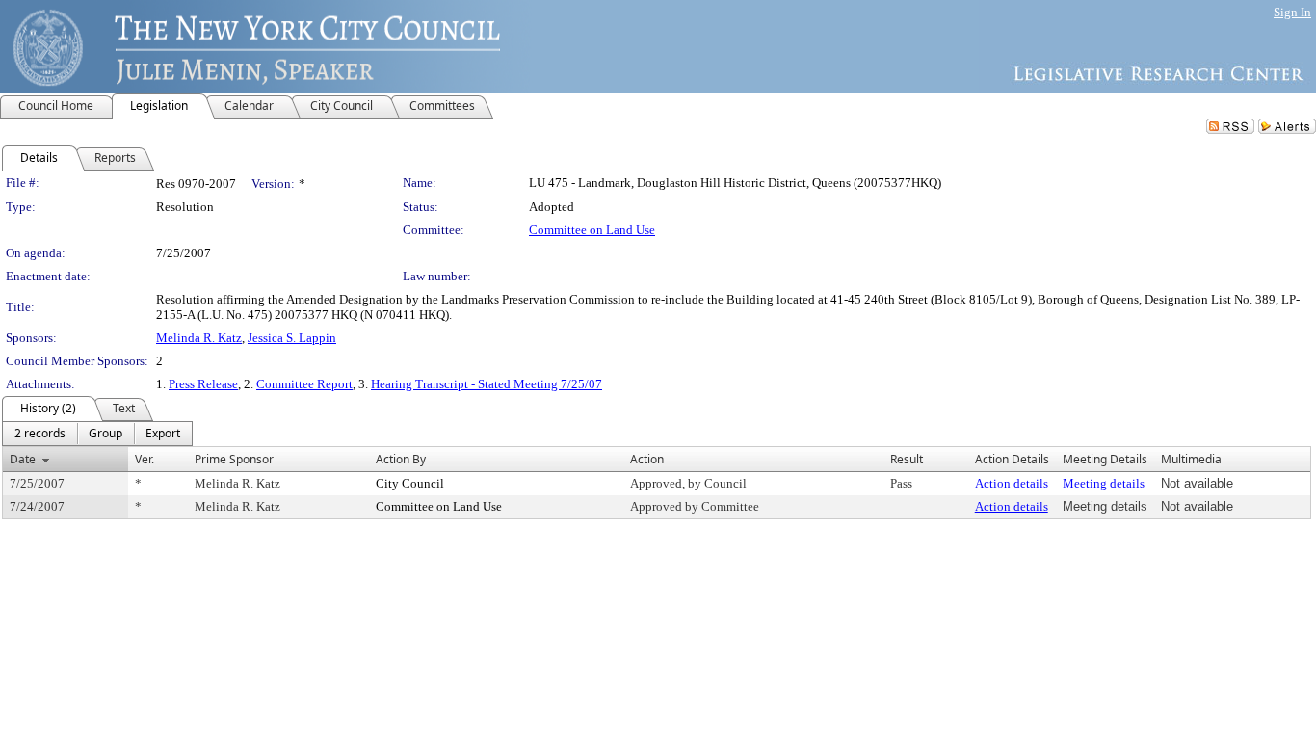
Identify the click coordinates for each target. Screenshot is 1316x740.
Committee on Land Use (592, 230)
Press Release (203, 384)
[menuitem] (40, 433)
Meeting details (1104, 483)
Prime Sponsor (234, 459)
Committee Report (304, 384)
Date (23, 459)
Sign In (1292, 12)
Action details (1011, 483)
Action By (401, 459)
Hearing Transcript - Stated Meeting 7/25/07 (486, 384)
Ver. (144, 459)
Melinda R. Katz (199, 337)
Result (906, 459)
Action (647, 459)
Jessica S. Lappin (292, 337)
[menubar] (97, 433)
